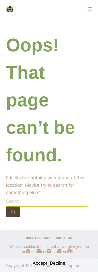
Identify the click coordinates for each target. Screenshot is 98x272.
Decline (57, 263)
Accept (40, 263)
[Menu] (90, 9)
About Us (64, 238)
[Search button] (13, 212)
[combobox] (47, 201)
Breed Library (38, 238)
